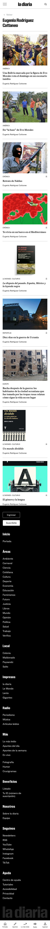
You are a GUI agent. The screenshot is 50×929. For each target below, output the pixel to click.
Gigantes (7, 697)
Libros (6, 608)
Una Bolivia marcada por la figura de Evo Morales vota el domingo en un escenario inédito (25, 76)
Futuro (6, 599)
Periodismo (9, 715)
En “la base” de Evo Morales (18, 129)
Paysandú (8, 662)
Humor (6, 766)
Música (6, 719)
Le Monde (8, 688)
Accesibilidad (10, 889)
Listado (7, 788)
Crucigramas (9, 771)
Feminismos (9, 594)
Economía (8, 585)
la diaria (7, 684)
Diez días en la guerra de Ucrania (21, 337)
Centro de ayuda (12, 880)
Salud (6, 626)
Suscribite (11, 522)
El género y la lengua (14, 499)
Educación (8, 590)
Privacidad (8, 893)
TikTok (6, 862)
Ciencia (7, 567)
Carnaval (7, 563)
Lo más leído (9, 741)
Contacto (7, 898)
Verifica (7, 635)
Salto (5, 666)
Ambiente (8, 558)
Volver (9, 14)
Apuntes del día (11, 746)
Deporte (7, 581)
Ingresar (11, 514)
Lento (6, 693)
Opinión (7, 617)
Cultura (7, 576)
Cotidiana (8, 572)
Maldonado (9, 657)
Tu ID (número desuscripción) (12, 795)
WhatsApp (8, 849)
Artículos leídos (11, 724)
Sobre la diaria (11, 813)
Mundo (6, 613)
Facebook (8, 858)
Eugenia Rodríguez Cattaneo (15, 84)
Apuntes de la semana (15, 750)
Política (6, 622)
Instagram (8, 853)
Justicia (7, 604)
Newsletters (9, 835)
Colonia (7, 653)
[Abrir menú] (5, 4)
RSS (5, 840)
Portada (7, 541)
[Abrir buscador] (45, 4)
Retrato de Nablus (12, 181)
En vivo (6, 755)
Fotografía (8, 762)
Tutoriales (8, 884)
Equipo (6, 818)
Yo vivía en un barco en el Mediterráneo (24, 232)
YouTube (7, 844)
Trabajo (7, 631)
